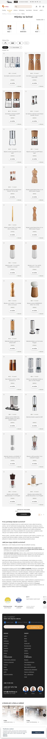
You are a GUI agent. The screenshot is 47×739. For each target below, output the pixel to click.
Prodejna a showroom (9, 662)
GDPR (5, 672)
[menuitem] (4, 11)
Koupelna (6, 648)
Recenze (26, 659)
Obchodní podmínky (8, 674)
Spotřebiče (6, 643)
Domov (5, 653)
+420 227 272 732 (10, 687)
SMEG (25, 641)
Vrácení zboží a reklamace (10, 659)
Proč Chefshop (27, 664)
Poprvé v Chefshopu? (29, 672)
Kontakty (6, 669)
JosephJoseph (27, 648)
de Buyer (26, 653)
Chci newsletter (35, 627)
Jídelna (5, 638)
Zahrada (5, 645)
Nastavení (5, 735)
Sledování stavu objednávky (30, 669)
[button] (23, 47)
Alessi (25, 638)
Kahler (4, 586)
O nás (25, 677)
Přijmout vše (38, 732)
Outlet (5, 655)
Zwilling (26, 650)
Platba (5, 667)
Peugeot (37, 583)
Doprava (6, 664)
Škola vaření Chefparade (30, 667)
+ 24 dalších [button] (23, 514)
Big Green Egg (27, 645)
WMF (25, 636)
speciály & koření (6, 576)
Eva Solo (26, 655)
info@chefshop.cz (10, 692)
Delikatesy (6, 641)
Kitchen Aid (26, 643)
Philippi (25, 586)
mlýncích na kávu (39, 565)
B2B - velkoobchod (28, 674)
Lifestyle (6, 650)
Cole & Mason (24, 585)
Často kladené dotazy (29, 662)
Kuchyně (6, 636)
